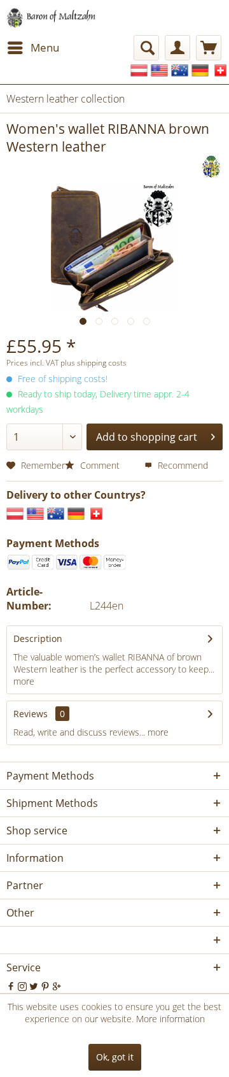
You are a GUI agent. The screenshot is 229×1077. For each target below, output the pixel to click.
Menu (45, 47)
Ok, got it (115, 1057)
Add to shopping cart (146, 437)
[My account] (177, 48)
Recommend (181, 465)
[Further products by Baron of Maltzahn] (211, 166)
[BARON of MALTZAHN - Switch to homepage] (58, 17)
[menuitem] (33, 48)
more (23, 681)
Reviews (30, 714)
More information (170, 1019)
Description (37, 638)
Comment (100, 465)
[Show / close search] (146, 48)
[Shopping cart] (208, 48)
